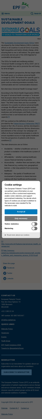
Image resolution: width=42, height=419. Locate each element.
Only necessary (21, 218)
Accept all (21, 212)
